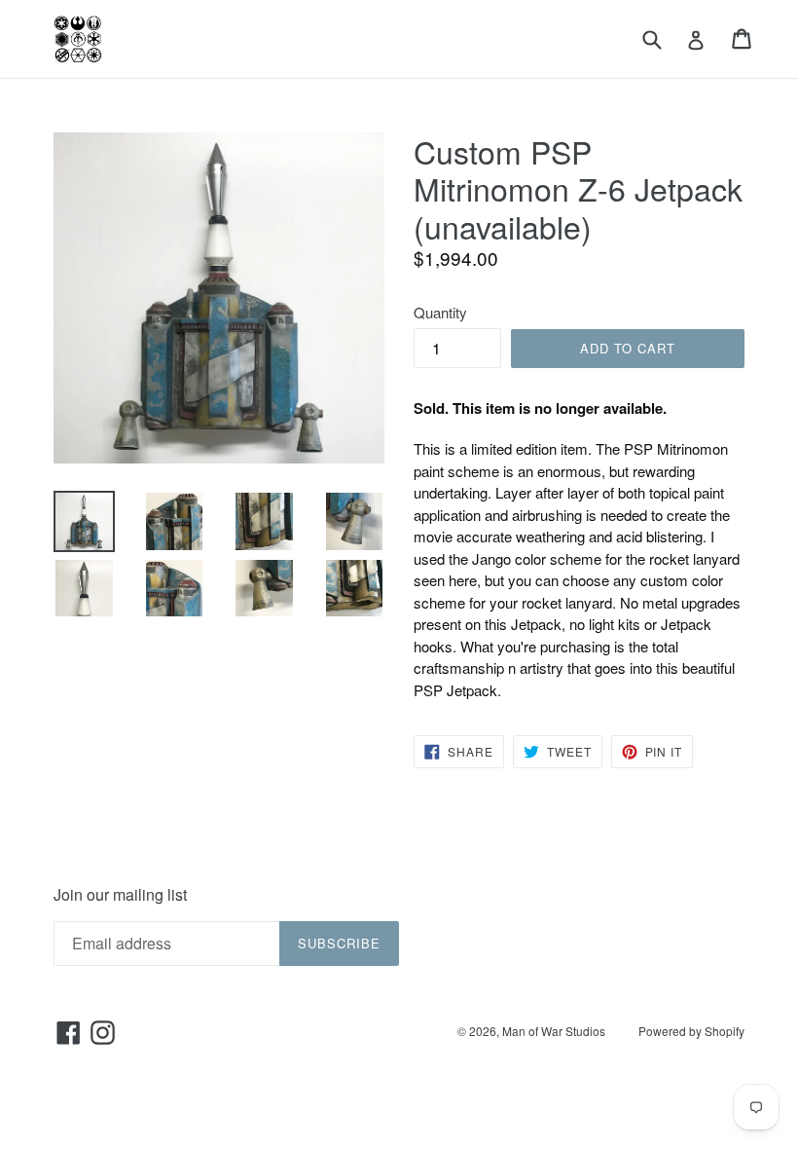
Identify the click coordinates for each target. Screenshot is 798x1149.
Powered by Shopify (691, 1030)
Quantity (440, 312)
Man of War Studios (553, 1030)
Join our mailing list (120, 894)
